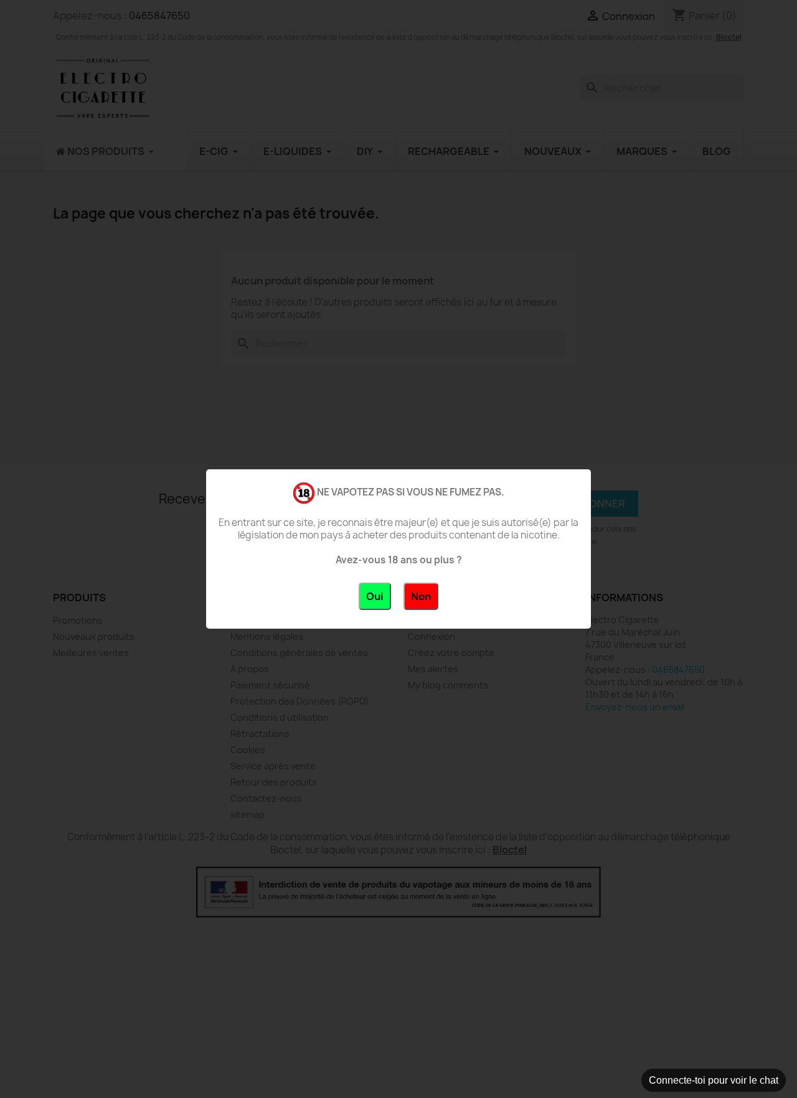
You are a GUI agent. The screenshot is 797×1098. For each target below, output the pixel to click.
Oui (375, 596)
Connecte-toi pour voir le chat (713, 1080)
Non (421, 596)
